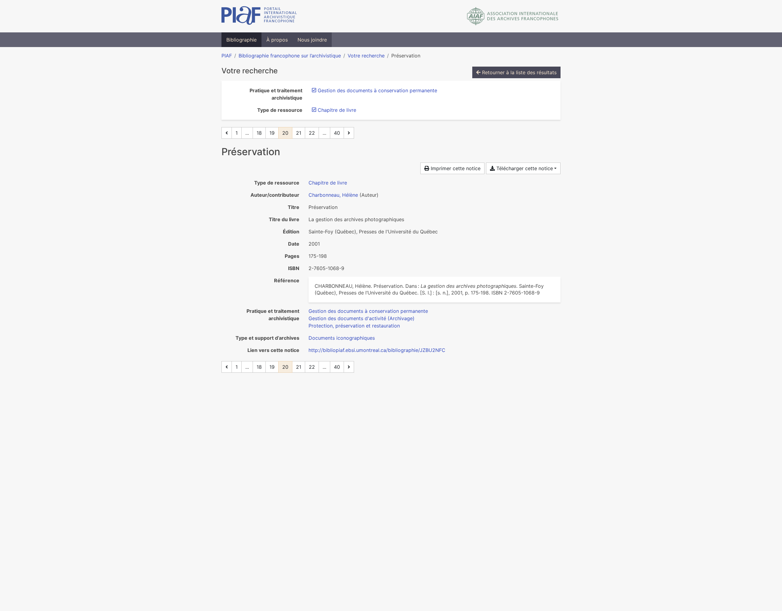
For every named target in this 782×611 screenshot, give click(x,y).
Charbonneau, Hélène (333, 195)
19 (272, 133)
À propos (277, 40)
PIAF (226, 56)
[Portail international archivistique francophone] (259, 16)
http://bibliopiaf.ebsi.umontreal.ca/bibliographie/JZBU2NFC (377, 350)
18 (259, 133)
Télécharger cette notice (524, 168)
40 (337, 133)
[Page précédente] (226, 133)
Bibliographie (241, 40)
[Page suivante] (349, 133)
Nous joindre (312, 40)
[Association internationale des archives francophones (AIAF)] (513, 16)
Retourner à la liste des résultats (519, 72)
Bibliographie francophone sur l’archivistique (290, 56)
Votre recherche (366, 56)
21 (298, 133)
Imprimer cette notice (455, 168)
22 (312, 133)
